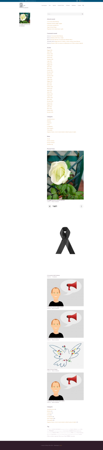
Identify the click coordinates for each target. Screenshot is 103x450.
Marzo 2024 (49, 84)
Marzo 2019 (49, 108)
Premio (78, 432)
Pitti (72, 432)
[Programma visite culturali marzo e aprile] (65, 373)
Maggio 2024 (49, 81)
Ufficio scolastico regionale (52, 436)
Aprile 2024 (49, 83)
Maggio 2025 (49, 64)
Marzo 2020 (49, 99)
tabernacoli (77, 434)
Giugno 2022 (49, 95)
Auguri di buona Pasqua (51, 27)
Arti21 (60, 445)
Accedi (48, 138)
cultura (81, 429)
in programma (50, 126)
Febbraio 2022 (50, 97)
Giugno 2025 (49, 62)
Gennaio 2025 (50, 70)
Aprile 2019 (49, 106)
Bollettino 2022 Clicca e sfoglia (57, 37)
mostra (71, 431)
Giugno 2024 (49, 79)
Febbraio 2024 (50, 86)
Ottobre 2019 (49, 103)
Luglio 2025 (49, 61)
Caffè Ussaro (66, 429)
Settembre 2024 (50, 75)
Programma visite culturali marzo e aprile (55, 28)
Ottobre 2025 (49, 57)
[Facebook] (77, 1)
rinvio (57, 434)
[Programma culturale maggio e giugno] (65, 279)
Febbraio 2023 (50, 94)
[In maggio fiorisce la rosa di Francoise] (24, 13)
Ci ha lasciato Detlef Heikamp (53, 21)
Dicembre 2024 (50, 72)
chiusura (71, 429)
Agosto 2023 (49, 90)
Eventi (48, 124)
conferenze (75, 429)
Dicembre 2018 (50, 112)
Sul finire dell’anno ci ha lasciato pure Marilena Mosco (61, 39)
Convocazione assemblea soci (53, 25)
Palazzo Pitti (56, 432)
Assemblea (53, 429)
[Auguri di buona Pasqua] (65, 342)
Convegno (78, 429)
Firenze (51, 431)
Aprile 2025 (49, 66)
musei (77, 430)
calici (69, 429)
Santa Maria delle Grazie (71, 434)
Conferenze (49, 122)
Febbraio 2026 (50, 53)
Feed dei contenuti (50, 140)
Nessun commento (55, 201)
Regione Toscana (49, 434)
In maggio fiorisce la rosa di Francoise (56, 200)
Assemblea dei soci (51, 119)
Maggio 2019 (49, 104)
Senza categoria (50, 128)
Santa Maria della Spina (64, 434)
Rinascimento (54, 434)
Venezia (62, 436)
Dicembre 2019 (50, 101)
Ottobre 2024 (49, 73)
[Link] (23, 5)
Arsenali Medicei (49, 429)
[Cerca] (83, 5)
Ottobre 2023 (49, 88)
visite (68, 436)
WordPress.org (50, 144)
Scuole (75, 434)
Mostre (74, 430)
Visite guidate (49, 130)
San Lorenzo (59, 434)
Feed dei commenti (51, 142)
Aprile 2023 (49, 92)
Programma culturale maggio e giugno (54, 23)
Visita (65, 436)
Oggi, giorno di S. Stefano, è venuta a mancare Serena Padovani (67, 41)
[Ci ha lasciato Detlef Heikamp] (65, 204)
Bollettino (49, 120)
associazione (58, 429)
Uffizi (59, 436)
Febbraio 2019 (50, 110)
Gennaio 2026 (50, 55)
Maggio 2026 (49, 50)
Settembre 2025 (50, 59)
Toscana (80, 434)
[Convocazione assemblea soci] (65, 310)
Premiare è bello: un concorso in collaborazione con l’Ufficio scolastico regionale (67, 43)
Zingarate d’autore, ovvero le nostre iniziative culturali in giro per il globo (61, 131)
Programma (81, 432)
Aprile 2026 (49, 52)
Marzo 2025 (49, 68)
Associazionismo (63, 429)
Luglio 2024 (49, 77)
